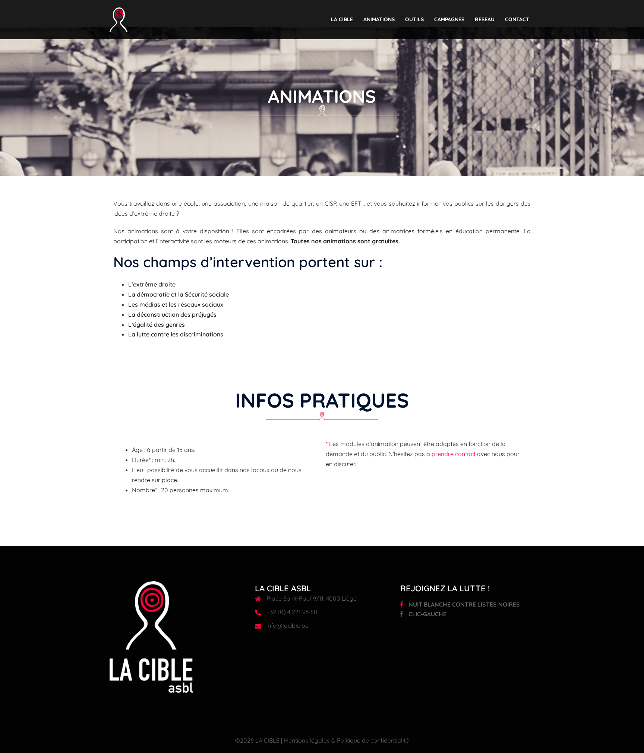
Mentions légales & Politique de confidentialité (346, 740)
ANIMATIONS (379, 19)
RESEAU (485, 19)
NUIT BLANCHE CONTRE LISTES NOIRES (463, 604)
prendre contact (454, 454)
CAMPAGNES (449, 19)
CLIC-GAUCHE (426, 614)
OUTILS (414, 19)
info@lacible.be (287, 625)
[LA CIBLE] (118, 19)
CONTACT (517, 19)
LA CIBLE (342, 19)
